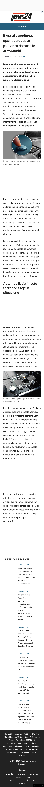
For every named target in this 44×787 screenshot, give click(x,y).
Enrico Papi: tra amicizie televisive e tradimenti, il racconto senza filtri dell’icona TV (26, 663)
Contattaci (22, 764)
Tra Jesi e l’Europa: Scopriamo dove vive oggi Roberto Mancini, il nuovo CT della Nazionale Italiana (26, 687)
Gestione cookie (38, 785)
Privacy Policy (31, 780)
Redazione (20, 780)
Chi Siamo (10, 780)
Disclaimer (22, 783)
